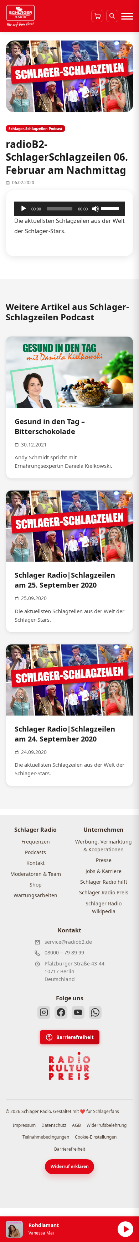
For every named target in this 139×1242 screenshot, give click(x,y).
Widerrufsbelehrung (107, 1125)
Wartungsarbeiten (35, 895)
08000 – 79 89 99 (64, 952)
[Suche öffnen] (112, 16)
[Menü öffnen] (127, 16)
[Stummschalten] (95, 208)
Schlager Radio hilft (103, 881)
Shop (36, 884)
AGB (76, 1125)
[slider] (111, 208)
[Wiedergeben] (23, 208)
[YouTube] (78, 1012)
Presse (104, 860)
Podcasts (35, 852)
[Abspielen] (125, 1229)
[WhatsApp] (95, 1012)
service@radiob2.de (68, 941)
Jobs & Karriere (104, 871)
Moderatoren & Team (35, 874)
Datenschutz (53, 1125)
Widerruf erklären (70, 1166)
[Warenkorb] (97, 16)
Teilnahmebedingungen (45, 1137)
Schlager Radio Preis (103, 892)
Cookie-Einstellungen (96, 1137)
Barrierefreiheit (75, 1037)
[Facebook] (61, 1012)
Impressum (24, 1125)
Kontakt (35, 863)
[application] (69, 209)
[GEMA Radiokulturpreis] (69, 1066)
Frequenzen (35, 841)
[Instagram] (43, 1012)
